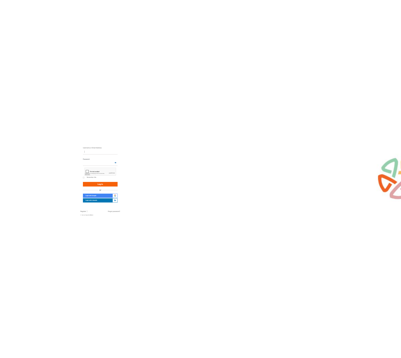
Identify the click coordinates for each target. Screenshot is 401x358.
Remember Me (91, 177)
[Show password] (115, 163)
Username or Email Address (92, 148)
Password (86, 159)
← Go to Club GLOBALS (86, 215)
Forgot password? (114, 211)
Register (83, 211)
